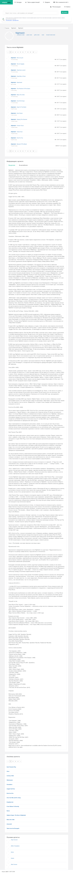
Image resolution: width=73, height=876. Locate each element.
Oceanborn (9, 784)
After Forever (14, 864)
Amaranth (9, 824)
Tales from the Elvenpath (13, 828)
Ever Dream (20, 113)
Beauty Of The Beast (22, 144)
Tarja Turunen (14, 839)
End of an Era (10, 793)
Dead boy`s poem (21, 70)
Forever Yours (20, 125)
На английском (23, 165)
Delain (12, 858)
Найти (65, 12)
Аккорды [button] (19, 2)
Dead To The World (21, 107)
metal (43, 34)
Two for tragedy (20, 64)
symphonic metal (20, 34)
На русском (12, 165)
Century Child (10, 775)
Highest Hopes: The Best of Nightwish (16, 815)
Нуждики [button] (47, 2)
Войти (68, 7)
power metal (29, 34)
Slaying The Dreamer (22, 119)
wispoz (6, 2)
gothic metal (36, 34)
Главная (7, 28)
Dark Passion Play (11, 767)
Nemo (8, 811)
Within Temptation (15, 846)
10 (33, 52)
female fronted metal (50, 34)
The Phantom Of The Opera (23, 88)
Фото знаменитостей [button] (61, 2)
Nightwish (13, 28)
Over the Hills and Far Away (14, 797)
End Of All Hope (21, 101)
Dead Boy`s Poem (21, 76)
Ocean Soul (20, 131)
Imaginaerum (10, 802)
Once (8, 771)
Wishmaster (10, 780)
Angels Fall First (11, 789)
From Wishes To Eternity (13, 806)
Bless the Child (10, 819)
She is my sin (20, 57)
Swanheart (19, 82)
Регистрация (56, 7)
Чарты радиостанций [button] (33, 2)
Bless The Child (20, 94)
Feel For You (20, 138)
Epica (12, 852)
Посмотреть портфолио (12, 20)
